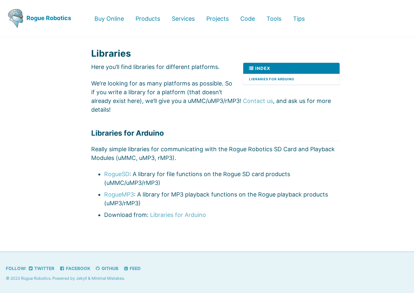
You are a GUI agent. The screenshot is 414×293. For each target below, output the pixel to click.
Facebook (77, 268)
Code (247, 18)
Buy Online (109, 18)
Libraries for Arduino (271, 79)
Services (183, 18)
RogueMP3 (119, 194)
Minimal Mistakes (108, 278)
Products (148, 18)
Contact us (258, 100)
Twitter (43, 268)
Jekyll (81, 278)
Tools (274, 18)
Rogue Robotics (48, 18)
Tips (299, 18)
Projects (217, 18)
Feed (135, 268)
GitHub (109, 268)
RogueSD (116, 174)
